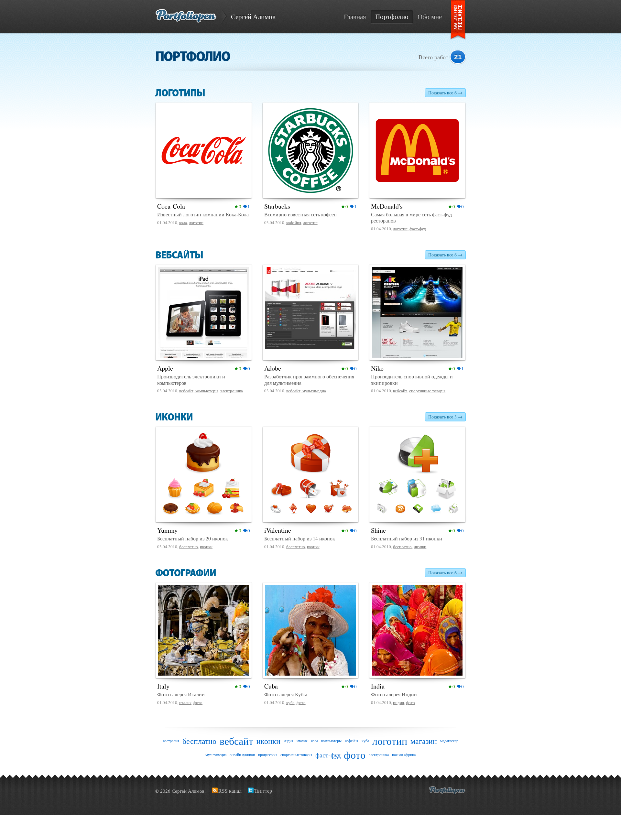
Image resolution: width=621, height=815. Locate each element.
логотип (196, 222)
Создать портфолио (447, 790)
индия (398, 702)
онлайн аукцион (242, 754)
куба (290, 702)
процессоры (267, 754)
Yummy (167, 530)
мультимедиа (314, 391)
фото (197, 702)
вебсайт (186, 391)
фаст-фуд (417, 229)
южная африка (404, 754)
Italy (163, 686)
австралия (171, 740)
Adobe (272, 368)
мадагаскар (449, 740)
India (378, 686)
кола (183, 222)
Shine (378, 530)
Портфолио (392, 16)
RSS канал (230, 790)
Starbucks (277, 206)
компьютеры (206, 391)
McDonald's (387, 206)
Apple (165, 368)
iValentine (277, 530)
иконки (206, 546)
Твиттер (263, 790)
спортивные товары (427, 391)
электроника (231, 391)
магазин (423, 741)
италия (185, 702)
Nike (377, 368)
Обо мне (430, 16)
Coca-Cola (171, 206)
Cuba (271, 686)
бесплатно (188, 546)
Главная (355, 16)
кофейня (293, 222)
